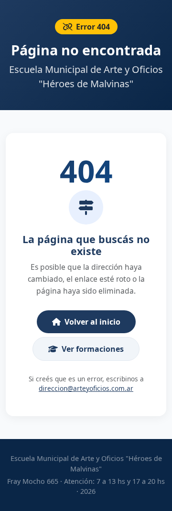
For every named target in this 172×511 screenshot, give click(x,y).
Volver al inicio (92, 322)
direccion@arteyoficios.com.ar (86, 388)
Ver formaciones (93, 349)
